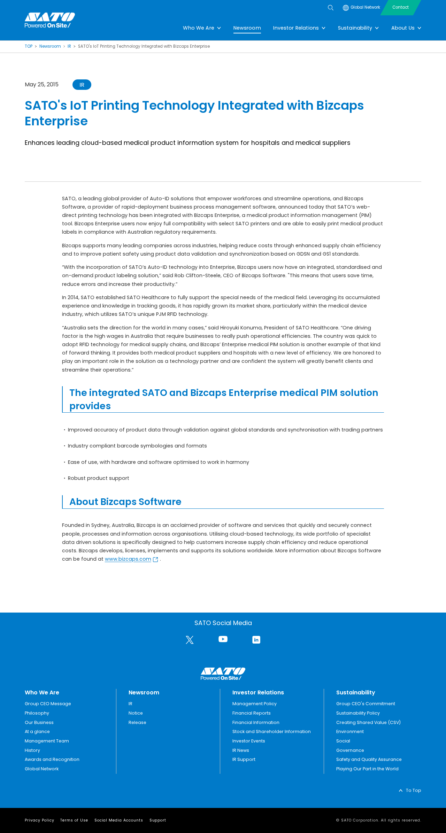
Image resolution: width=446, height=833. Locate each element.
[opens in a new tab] (190, 640)
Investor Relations (296, 27)
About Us (403, 27)
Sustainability (355, 27)
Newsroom (247, 27)
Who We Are (198, 27)
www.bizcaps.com (128, 558)
